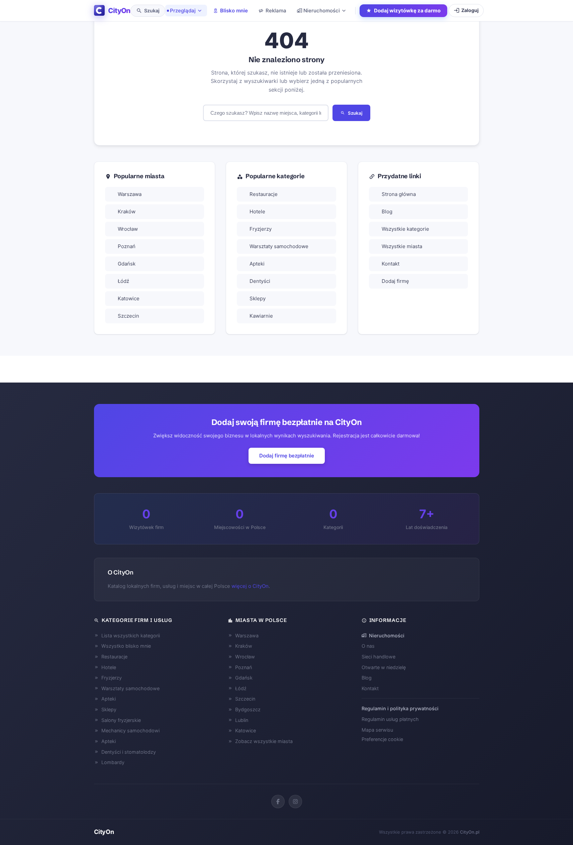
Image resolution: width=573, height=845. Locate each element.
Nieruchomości (321, 10)
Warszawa (129, 194)
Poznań (126, 246)
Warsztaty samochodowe (279, 246)
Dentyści (260, 281)
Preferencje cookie (382, 739)
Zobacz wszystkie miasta (264, 741)
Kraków (126, 211)
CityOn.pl (469, 832)
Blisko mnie (234, 10)
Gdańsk (126, 263)
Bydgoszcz (248, 709)
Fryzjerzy (261, 229)
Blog (387, 211)
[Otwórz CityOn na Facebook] (278, 801)
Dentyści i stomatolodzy (128, 752)
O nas (368, 646)
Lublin (241, 720)
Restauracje (264, 194)
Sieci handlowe (378, 656)
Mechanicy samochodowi (130, 730)
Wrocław (128, 229)
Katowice (128, 298)
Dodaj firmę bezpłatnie (286, 455)
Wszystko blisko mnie (126, 646)
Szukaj (355, 113)
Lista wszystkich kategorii (130, 635)
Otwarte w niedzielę (384, 667)
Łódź (123, 281)
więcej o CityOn (250, 586)
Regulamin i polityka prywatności (400, 708)
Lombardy (112, 762)
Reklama (276, 10)
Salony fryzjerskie (121, 720)
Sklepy (258, 298)
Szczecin (128, 316)
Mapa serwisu (377, 730)
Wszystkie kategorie (405, 229)
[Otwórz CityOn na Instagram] (295, 801)
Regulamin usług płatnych (390, 719)
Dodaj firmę (395, 281)
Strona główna (399, 194)
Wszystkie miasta (402, 246)
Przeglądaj (183, 10)
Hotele (257, 211)
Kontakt (390, 263)
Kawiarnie (261, 316)
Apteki (257, 263)
